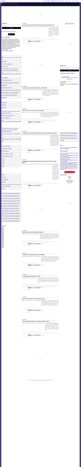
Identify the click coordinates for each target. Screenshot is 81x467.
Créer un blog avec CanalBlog (7, 50)
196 (42, 380)
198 (46, 380)
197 (44, 380)
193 (36, 380)
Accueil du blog (5, 49)
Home (3, 4)
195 (40, 380)
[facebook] (44, 1)
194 (38, 380)
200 (49, 380)
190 (31, 380)
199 (48, 380)
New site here (12, 5)
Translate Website (65, 76)
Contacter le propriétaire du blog (8, 31)
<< (28, 380)
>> (52, 380)
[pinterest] (48, 1)
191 (33, 380)
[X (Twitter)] (46, 1)
